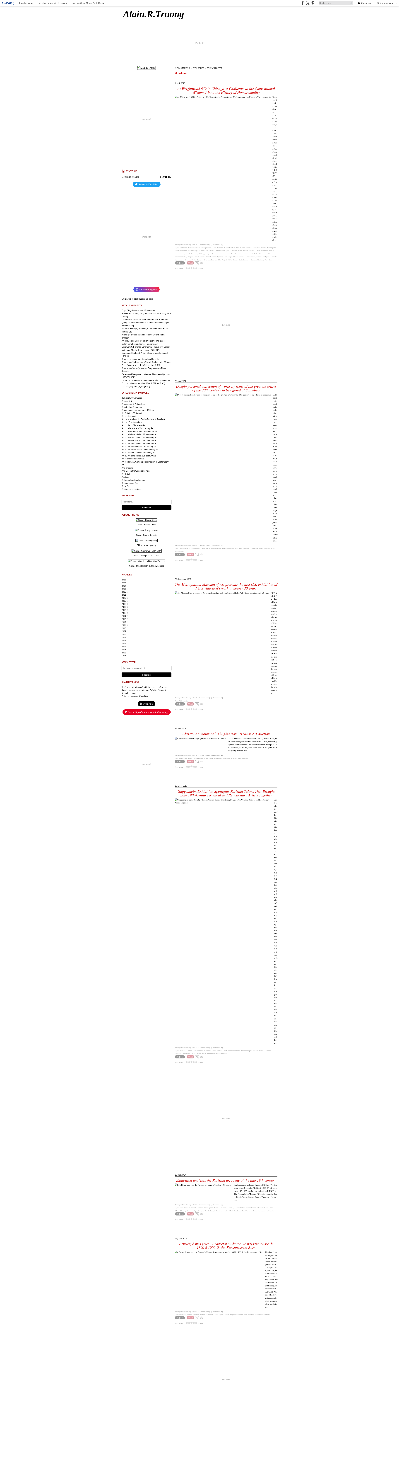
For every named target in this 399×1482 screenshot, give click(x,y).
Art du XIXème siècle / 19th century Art (139, 437)
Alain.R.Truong (182, 68)
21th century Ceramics (132, 398)
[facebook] (303, 3)
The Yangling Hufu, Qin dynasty (136, 386)
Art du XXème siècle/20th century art (138, 452)
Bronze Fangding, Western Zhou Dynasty (140, 359)
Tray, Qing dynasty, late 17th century (138, 310)
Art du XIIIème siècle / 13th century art (139, 431)
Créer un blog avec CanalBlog (135, 696)
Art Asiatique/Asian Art (132, 413)
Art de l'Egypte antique (132, 422)
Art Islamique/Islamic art (133, 459)
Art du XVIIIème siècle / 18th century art (140, 450)
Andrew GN (127, 401)
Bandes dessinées (130, 483)
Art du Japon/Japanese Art (134, 425)
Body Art (125, 486)
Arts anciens (127, 468)
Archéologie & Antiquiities (133, 404)
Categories (198, 68)
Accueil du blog (128, 693)
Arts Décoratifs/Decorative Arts (136, 471)
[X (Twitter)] (308, 3)
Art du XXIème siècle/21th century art (139, 456)
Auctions (126, 477)
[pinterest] (313, 3)
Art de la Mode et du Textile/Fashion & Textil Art (143, 419)
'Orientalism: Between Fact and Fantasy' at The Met (145, 319)
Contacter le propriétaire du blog (137, 298)
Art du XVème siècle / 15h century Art (139, 440)
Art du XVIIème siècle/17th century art (139, 446)
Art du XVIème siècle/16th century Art (139, 443)
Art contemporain (129, 416)
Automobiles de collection (133, 480)
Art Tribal (126, 474)
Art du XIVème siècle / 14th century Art (139, 434)
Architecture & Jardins (132, 407)
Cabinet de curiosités (131, 489)
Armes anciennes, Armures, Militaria (138, 410)
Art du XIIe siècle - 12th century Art (138, 428)
